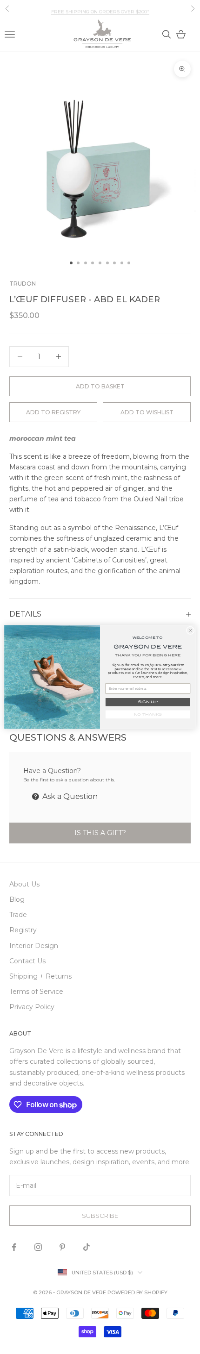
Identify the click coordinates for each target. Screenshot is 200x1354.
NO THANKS (148, 714)
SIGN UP (148, 702)
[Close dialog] (190, 630)
